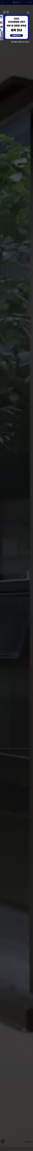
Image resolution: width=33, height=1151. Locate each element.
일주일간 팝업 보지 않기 (20, 42)
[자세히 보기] (16, 27)
